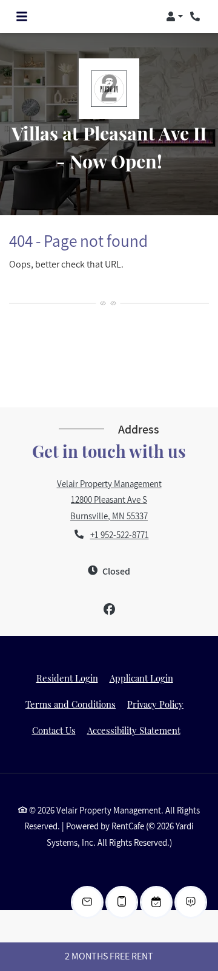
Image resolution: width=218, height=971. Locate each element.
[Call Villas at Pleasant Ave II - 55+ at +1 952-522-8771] (196, 16)
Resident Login (67, 677)
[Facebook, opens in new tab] (109, 609)
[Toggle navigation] (22, 16)
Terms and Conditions (70, 703)
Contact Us (54, 730)
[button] (174, 16)
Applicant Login (141, 677)
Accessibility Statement (133, 730)
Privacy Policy (155, 703)
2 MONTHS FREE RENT (109, 956)
